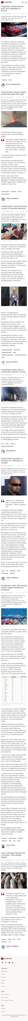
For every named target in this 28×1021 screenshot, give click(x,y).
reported (12, 312)
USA (7, 570)
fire (23, 863)
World (2, 983)
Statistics (21, 838)
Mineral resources (13, 838)
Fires (3, 443)
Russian (17, 866)
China (10, 840)
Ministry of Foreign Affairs (7, 355)
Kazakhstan (4, 595)
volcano (11, 100)
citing (16, 604)
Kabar (7, 20)
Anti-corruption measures (7, 1000)
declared (10, 927)
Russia (10, 79)
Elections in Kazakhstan (7, 349)
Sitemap (3, 1008)
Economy (3, 977)
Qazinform (15, 219)
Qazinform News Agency (15, 107)
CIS (9, 941)
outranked (21, 830)
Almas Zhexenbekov (12, 361)
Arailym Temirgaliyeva (12, 198)
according (7, 600)
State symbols (4, 997)
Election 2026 (17, 349)
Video (3, 357)
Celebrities (12, 573)
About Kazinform (5, 994)
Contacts (3, 1011)
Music (3, 570)
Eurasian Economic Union (20, 355)
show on (9, 566)
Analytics (3, 980)
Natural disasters (5, 194)
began (16, 326)
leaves (10, 439)
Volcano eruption (5, 191)
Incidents (13, 443)
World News (13, 191)
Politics (3, 974)
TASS (10, 108)
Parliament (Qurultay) (6, 352)
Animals (9, 939)
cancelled (4, 180)
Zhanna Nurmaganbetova (13, 84)
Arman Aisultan (10, 845)
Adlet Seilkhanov (11, 450)
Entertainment (5, 573)
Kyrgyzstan (4, 79)
